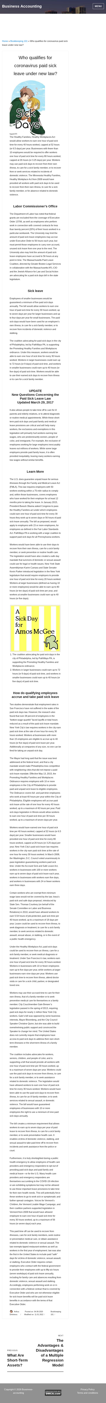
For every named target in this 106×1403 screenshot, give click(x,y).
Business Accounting (22, 6)
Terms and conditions (87, 1393)
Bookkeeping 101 (19, 41)
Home (5, 41)
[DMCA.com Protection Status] (53, 1392)
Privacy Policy (88, 1389)
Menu (98, 6)
